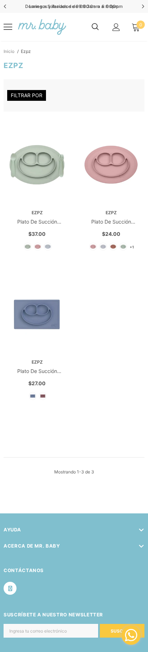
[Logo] (41, 27)
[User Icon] (116, 27)
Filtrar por (26, 95)
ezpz (26, 51)
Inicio (9, 51)
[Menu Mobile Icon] (8, 27)
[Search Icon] (95, 27)
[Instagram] (10, 588)
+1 (132, 247)
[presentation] (5, 6)
